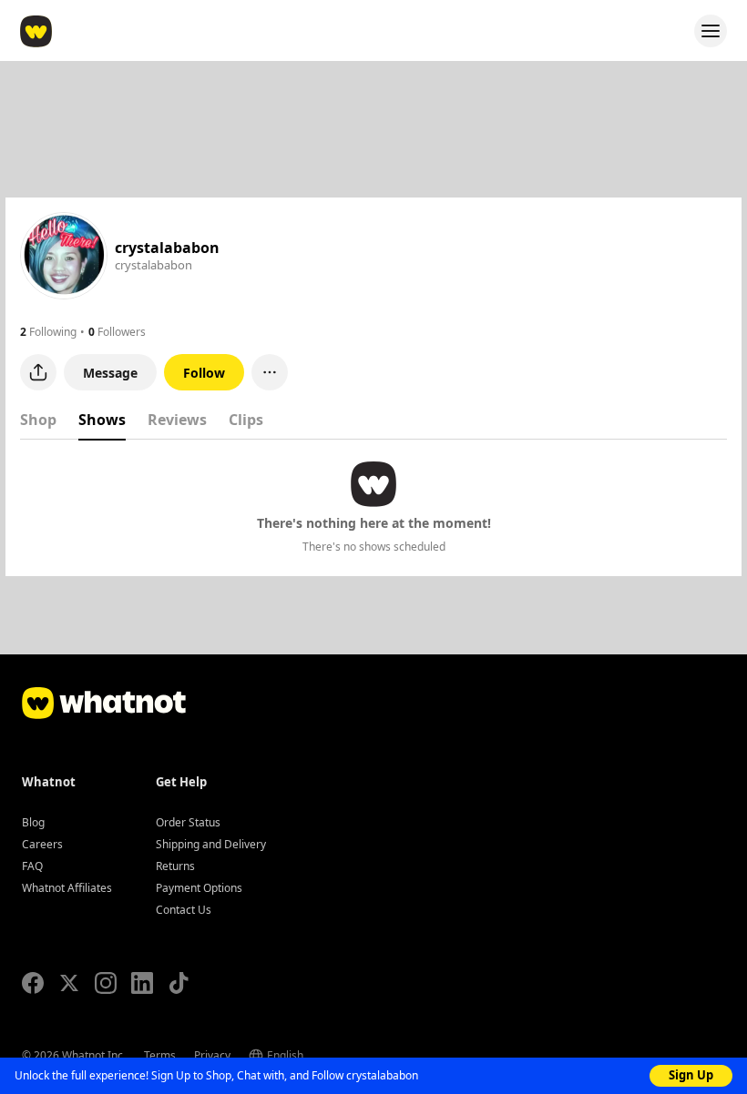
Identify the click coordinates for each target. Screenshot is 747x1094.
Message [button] (110, 372)
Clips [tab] (246, 420)
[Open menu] (710, 31)
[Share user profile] (38, 372)
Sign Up (691, 1075)
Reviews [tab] (177, 420)
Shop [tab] (38, 420)
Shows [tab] (102, 420)
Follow (204, 372)
